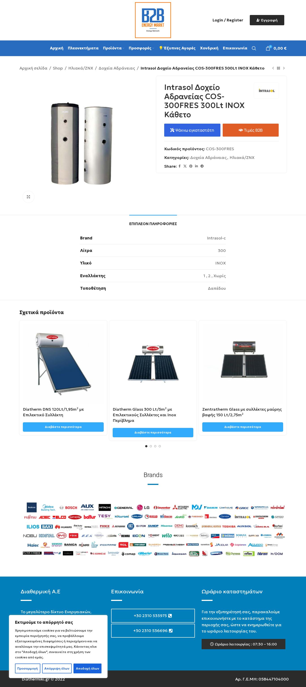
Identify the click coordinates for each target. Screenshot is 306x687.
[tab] (153, 221)
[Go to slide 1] (146, 446)
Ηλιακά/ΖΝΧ (80, 68)
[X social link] (185, 166)
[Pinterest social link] (191, 166)
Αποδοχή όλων (87, 668)
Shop (58, 68)
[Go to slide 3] (155, 446)
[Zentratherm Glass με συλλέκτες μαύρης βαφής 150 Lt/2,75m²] (242, 364)
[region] (58, 646)
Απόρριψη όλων (56, 668)
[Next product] (284, 68)
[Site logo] (153, 19)
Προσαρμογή (27, 668)
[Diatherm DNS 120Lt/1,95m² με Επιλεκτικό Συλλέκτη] (63, 364)
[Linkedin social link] (196, 166)
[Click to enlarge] (28, 196)
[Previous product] (273, 68)
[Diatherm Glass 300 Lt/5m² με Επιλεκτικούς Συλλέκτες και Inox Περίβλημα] (153, 364)
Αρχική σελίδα (33, 68)
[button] (243, 644)
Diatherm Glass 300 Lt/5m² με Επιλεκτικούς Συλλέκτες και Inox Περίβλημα (144, 415)
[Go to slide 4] (160, 446)
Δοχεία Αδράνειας (117, 68)
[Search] (254, 48)
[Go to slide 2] (151, 446)
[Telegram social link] (202, 166)
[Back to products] (278, 68)
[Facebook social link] (179, 166)
